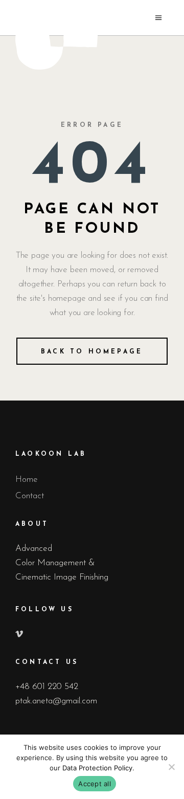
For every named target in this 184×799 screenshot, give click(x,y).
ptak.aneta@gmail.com (56, 701)
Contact (29, 496)
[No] (171, 767)
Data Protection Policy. (98, 768)
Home (26, 479)
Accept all (94, 784)
